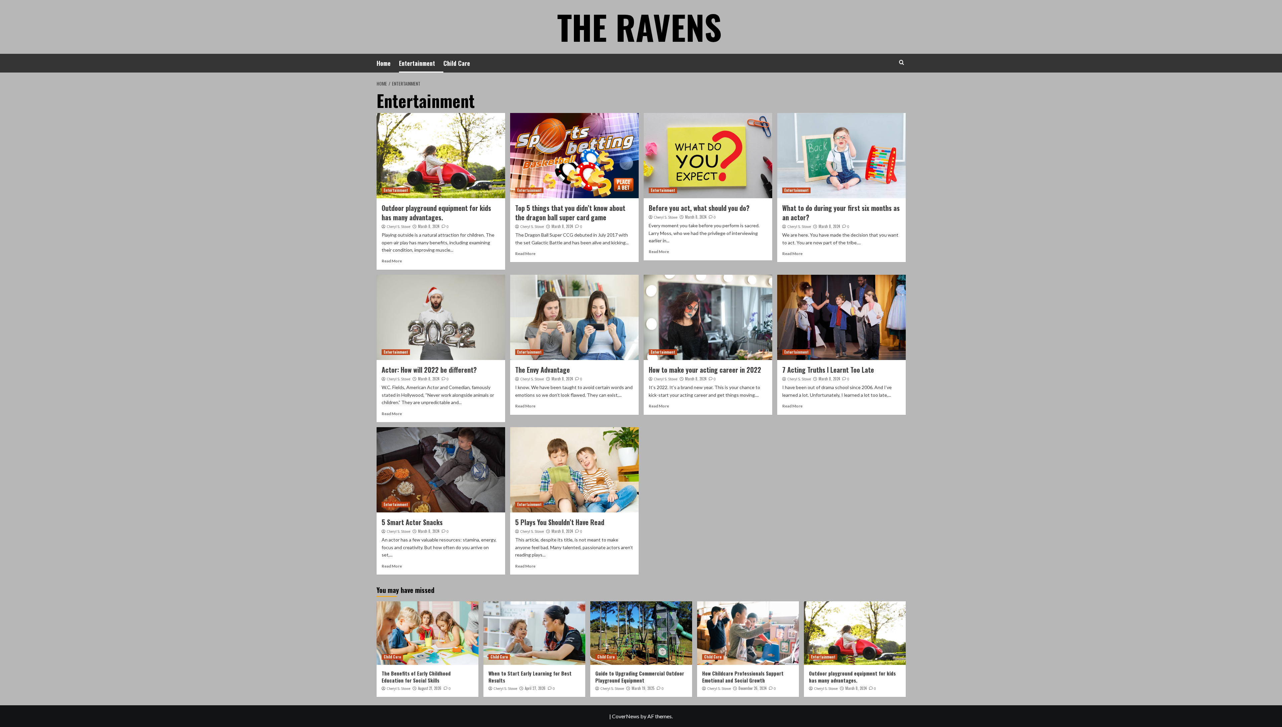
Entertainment (417, 63)
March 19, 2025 (643, 688)
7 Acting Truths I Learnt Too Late (828, 370)
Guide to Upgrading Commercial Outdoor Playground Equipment (639, 677)
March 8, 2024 (428, 226)
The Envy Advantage (542, 370)
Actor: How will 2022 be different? (429, 370)
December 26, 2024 (752, 688)
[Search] (901, 62)
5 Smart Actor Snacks (412, 522)
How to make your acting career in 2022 (705, 370)
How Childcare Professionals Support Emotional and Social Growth (743, 677)
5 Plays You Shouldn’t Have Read (559, 522)
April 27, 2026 (535, 688)
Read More (392, 260)
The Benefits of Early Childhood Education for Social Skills (416, 677)
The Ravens (639, 26)
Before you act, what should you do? (699, 208)
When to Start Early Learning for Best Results (530, 677)
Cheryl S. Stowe (398, 226)
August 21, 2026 (429, 688)
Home (384, 63)
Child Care (456, 63)
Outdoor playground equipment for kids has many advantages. (436, 212)
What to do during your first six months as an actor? (841, 212)
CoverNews (625, 716)
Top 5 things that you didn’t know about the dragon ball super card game (570, 212)
